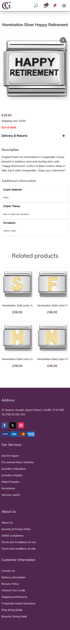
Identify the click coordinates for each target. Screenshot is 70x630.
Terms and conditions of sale (18, 548)
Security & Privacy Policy (16, 529)
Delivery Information (13, 577)
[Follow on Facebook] (4, 425)
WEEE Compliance (12, 535)
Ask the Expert (10, 455)
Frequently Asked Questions (18, 603)
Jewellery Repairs (11, 475)
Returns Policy (10, 583)
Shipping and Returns (14, 597)
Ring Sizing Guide (11, 610)
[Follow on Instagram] (21, 425)
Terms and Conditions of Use (18, 542)
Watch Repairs (10, 481)
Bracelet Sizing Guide (14, 616)
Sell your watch (10, 494)
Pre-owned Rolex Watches (17, 462)
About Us (7, 522)
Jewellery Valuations (13, 468)
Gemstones (8, 488)
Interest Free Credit (13, 590)
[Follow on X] (13, 425)
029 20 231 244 (15, 414)
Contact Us (8, 570)
